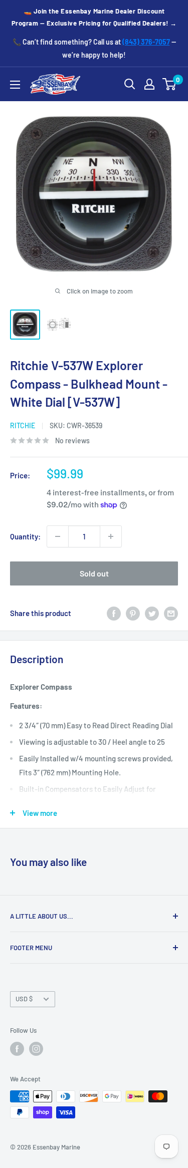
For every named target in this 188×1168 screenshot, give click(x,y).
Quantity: (25, 536)
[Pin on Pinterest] (133, 613)
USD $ (24, 999)
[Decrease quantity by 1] (57, 536)
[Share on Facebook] (114, 613)
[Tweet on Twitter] (152, 613)
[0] (169, 84)
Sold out (94, 573)
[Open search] (129, 84)
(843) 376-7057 (146, 42)
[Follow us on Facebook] (17, 1049)
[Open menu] (15, 85)
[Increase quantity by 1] (110, 536)
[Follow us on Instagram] (36, 1049)
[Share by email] (171, 613)
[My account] (149, 84)
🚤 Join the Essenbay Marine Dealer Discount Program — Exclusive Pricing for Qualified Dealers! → (94, 17)
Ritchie (22, 425)
